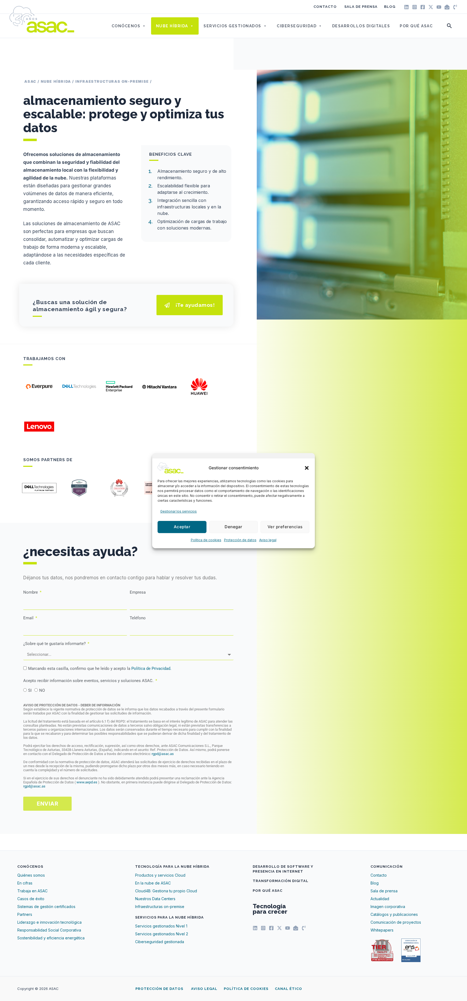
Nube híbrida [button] (172, 26)
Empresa (138, 592)
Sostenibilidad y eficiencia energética (51, 938)
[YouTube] (438, 7)
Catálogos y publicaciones (394, 914)
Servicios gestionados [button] (232, 26)
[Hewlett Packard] (119, 387)
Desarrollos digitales (361, 26)
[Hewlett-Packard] (79, 488)
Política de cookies (206, 540)
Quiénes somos (31, 875)
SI (30, 690)
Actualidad (380, 898)
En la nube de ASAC (153, 883)
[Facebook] (422, 7)
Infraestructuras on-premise (159, 906)
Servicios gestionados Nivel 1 (161, 926)
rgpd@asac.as (163, 754)
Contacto (325, 7)
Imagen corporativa (388, 906)
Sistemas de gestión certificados (46, 906)
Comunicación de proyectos (396, 922)
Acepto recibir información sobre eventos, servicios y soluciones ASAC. (89, 680)
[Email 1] (447, 7)
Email (29, 618)
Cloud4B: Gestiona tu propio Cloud (166, 891)
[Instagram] (414, 7)
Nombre (31, 592)
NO (42, 690)
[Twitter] (430, 7)
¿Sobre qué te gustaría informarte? (55, 643)
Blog (389, 7)
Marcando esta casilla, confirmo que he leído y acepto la (99, 668)
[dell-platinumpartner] (39, 488)
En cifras (24, 883)
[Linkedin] (406, 7)
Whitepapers (382, 930)
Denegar (233, 526)
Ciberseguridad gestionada (159, 941)
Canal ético (288, 989)
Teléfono (138, 618)
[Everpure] (39, 387)
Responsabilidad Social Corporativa (49, 930)
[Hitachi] (159, 387)
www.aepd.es (87, 782)
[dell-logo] (79, 387)
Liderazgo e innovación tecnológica (49, 922)
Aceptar (182, 526)
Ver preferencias (285, 526)
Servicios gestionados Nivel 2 (161, 934)
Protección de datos (240, 540)
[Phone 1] (455, 7)
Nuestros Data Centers (155, 898)
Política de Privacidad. (151, 668)
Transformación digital (280, 881)
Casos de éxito (30, 898)
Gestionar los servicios (178, 511)
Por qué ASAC (416, 26)
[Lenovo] (39, 427)
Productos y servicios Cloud (160, 875)
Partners (24, 914)
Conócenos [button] (126, 26)
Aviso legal (267, 540)
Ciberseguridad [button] (296, 26)
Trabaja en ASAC (32, 891)
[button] (306, 468)
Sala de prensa (361, 7)
